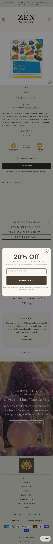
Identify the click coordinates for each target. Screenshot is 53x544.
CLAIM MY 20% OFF (26, 280)
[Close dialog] (46, 251)
